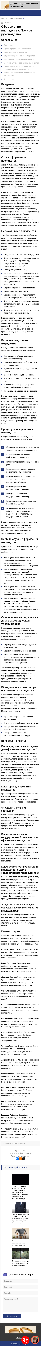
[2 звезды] (13, 1153)
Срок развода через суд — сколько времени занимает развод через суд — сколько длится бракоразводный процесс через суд (20, 1220)
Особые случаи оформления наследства (21, 63)
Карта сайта (20, 1337)
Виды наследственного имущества (19, 56)
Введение (8, 45)
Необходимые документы (15, 52)
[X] (23, 1158)
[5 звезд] (19, 1153)
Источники (9, 79)
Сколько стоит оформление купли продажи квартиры (19, 1243)
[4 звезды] (17, 1153)
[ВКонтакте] (17, 1158)
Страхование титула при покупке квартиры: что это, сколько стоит (20, 1263)
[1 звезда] (11, 1153)
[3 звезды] (15, 1153)
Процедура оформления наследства (19, 59)
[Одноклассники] (20, 1158)
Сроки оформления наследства (17, 49)
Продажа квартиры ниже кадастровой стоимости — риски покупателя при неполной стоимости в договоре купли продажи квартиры (20, 1193)
